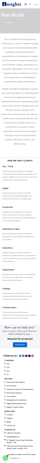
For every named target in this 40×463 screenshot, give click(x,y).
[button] (25, 4)
